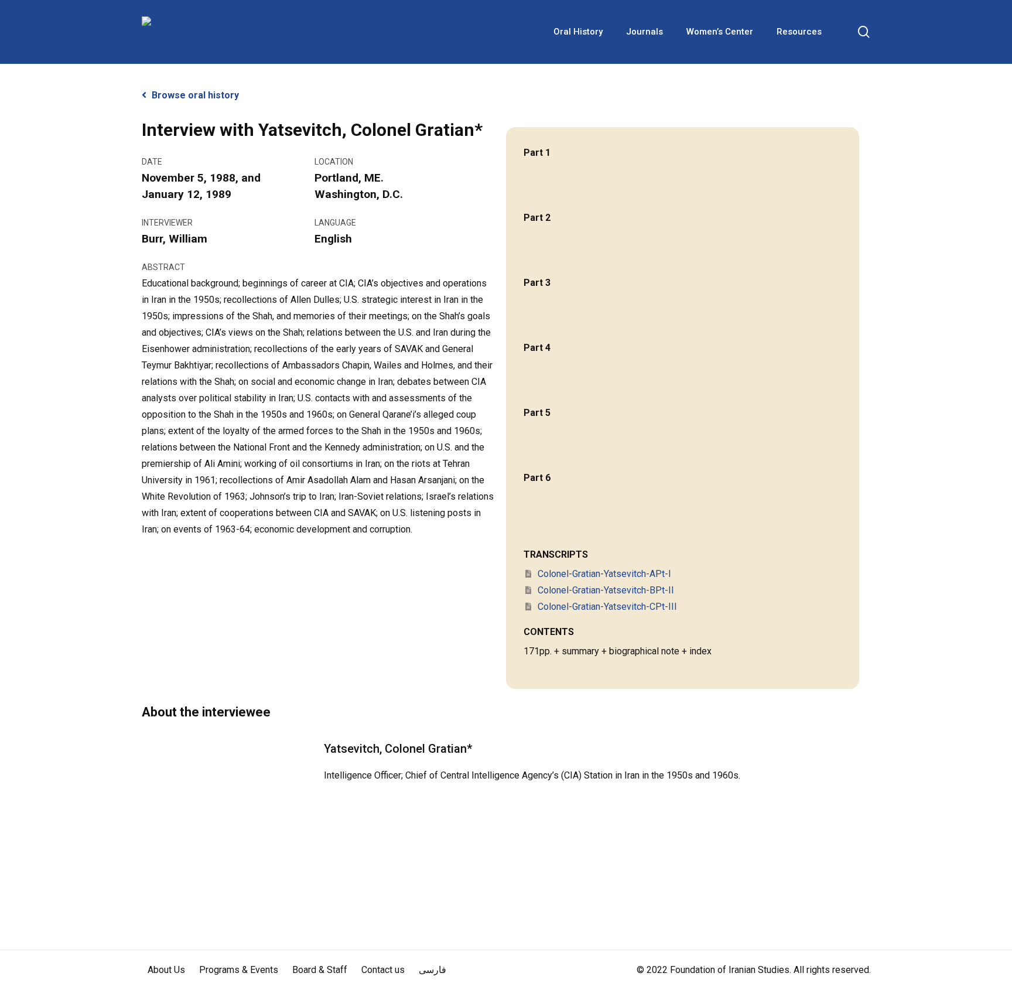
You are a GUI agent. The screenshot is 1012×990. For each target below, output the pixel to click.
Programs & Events (238, 969)
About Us (166, 969)
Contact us (383, 969)
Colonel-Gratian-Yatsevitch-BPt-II (604, 590)
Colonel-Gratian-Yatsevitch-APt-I (603, 573)
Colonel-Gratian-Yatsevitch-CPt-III (606, 606)
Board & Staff (319, 969)
